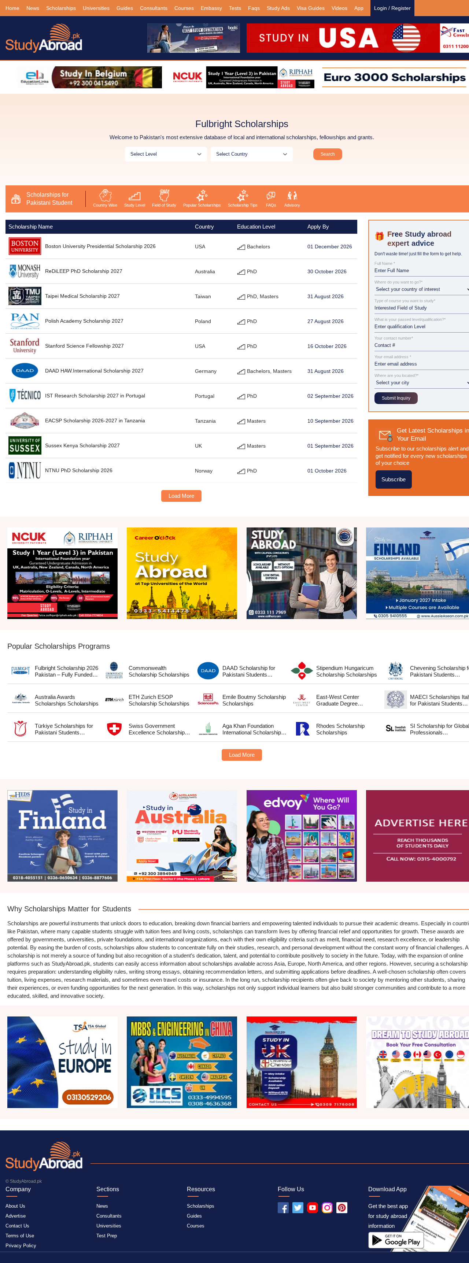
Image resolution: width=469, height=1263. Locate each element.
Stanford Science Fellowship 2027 (84, 346)
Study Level (134, 205)
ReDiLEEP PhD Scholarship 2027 (83, 271)
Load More (181, 496)
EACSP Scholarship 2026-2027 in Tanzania (95, 420)
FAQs (271, 205)
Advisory (292, 205)
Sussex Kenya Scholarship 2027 (82, 445)
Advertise (15, 1216)
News (32, 8)
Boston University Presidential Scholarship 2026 (100, 246)
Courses (184, 8)
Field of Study (164, 205)
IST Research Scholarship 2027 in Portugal (95, 396)
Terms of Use (19, 1235)
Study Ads (278, 8)
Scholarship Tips (243, 205)
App (358, 8)
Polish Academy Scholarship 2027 (84, 321)
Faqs (254, 8)
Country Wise (105, 205)
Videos (339, 8)
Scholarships (61, 8)
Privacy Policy (20, 1245)
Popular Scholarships (202, 205)
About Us (15, 1206)
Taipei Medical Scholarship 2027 (82, 296)
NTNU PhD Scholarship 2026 (78, 470)
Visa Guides (311, 8)
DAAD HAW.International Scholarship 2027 (94, 371)
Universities (96, 8)
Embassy (211, 8)
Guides (125, 8)
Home (12, 8)
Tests (235, 8)
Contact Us (17, 1226)
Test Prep (106, 1235)
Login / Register (392, 8)
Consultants (153, 8)
